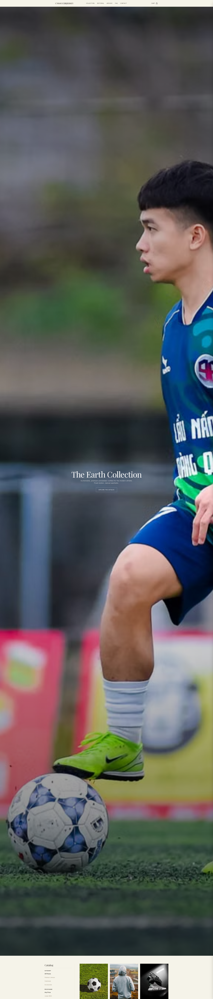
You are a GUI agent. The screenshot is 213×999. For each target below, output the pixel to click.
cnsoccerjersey (64, 3)
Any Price (48, 992)
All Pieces (48, 974)
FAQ (116, 3)
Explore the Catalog (106, 489)
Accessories (48, 985)
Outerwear (48, 981)
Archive (109, 3)
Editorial (100, 3)
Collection (90, 3)
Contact (123, 3)
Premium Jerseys (50, 977)
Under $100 (48, 996)
